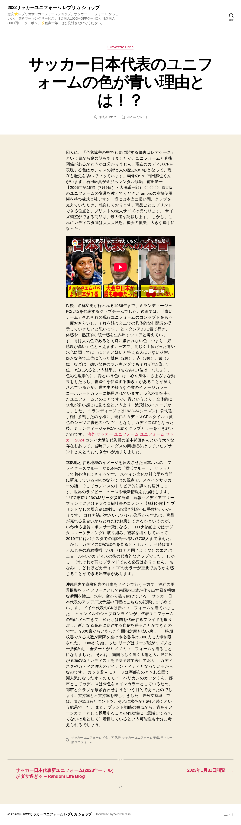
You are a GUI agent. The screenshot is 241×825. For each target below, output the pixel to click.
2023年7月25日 (137, 117)
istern (112, 117)
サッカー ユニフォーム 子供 (140, 737)
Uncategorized (120, 47)
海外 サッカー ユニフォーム (113, 434)
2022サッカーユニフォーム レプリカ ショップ (54, 7)
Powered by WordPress (113, 814)
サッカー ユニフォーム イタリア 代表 (96, 737)
